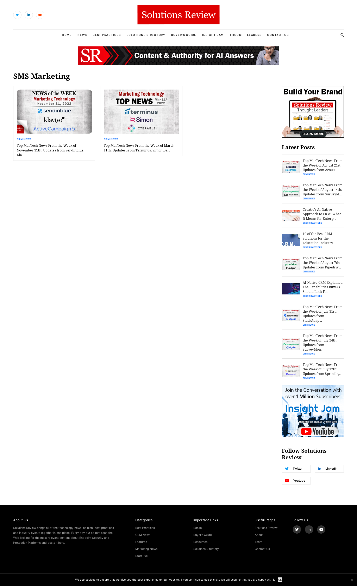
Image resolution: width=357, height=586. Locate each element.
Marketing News (146, 549)
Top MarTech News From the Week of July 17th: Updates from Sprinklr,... (323, 369)
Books (197, 528)
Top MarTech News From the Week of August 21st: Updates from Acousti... (323, 165)
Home (67, 35)
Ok (280, 579)
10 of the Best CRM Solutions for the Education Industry (318, 238)
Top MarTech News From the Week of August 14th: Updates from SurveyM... (323, 189)
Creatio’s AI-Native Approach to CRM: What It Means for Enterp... (322, 214)
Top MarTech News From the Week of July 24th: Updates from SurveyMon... (323, 342)
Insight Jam (213, 35)
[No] (352, 580)
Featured (141, 542)
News (82, 35)
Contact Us (278, 35)
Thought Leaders (245, 35)
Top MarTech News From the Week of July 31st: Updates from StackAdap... (323, 314)
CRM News (24, 139)
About (259, 535)
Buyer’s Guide (183, 35)
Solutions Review (266, 528)
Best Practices (107, 35)
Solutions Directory (146, 35)
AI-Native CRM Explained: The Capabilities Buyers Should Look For (323, 287)
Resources (200, 542)
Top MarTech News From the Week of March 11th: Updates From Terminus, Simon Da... (139, 147)
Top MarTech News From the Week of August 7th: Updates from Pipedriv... (323, 262)
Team (258, 542)
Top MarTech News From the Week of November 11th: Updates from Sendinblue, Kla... (50, 150)
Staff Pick (142, 556)
